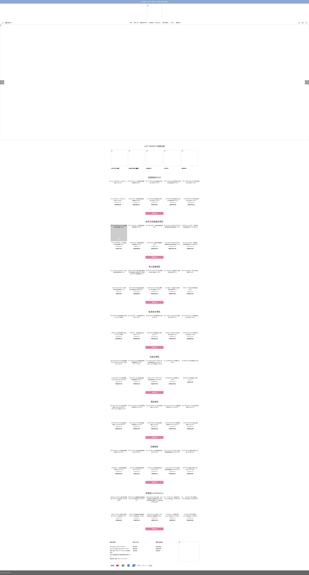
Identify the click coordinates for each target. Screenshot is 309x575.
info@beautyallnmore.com (121, 548)
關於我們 (135, 546)
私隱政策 (158, 550)
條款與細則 (165, 22)
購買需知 (135, 548)
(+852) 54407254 (120, 546)
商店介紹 (157, 22)
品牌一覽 (136, 22)
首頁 (131, 22)
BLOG (172, 22)
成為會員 (151, 22)
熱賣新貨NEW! (144, 22)
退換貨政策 (158, 548)
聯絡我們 (178, 22)
